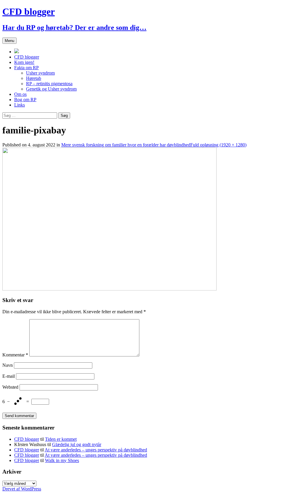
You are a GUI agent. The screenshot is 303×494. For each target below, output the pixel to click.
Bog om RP (25, 99)
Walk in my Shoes (62, 460)
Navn (7, 365)
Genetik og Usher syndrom (51, 88)
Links (19, 104)
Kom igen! (24, 62)
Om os (20, 94)
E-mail (8, 376)
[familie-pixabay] (109, 288)
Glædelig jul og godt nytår (76, 444)
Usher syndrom (40, 72)
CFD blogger (26, 56)
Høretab (33, 78)
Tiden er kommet (61, 439)
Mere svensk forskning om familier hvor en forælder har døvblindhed (125, 144)
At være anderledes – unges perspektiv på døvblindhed (96, 449)
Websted (10, 387)
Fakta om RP (26, 67)
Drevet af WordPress (21, 488)
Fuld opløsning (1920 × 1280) (218, 144)
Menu (9, 40)
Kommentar (15, 354)
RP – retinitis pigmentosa (49, 83)
